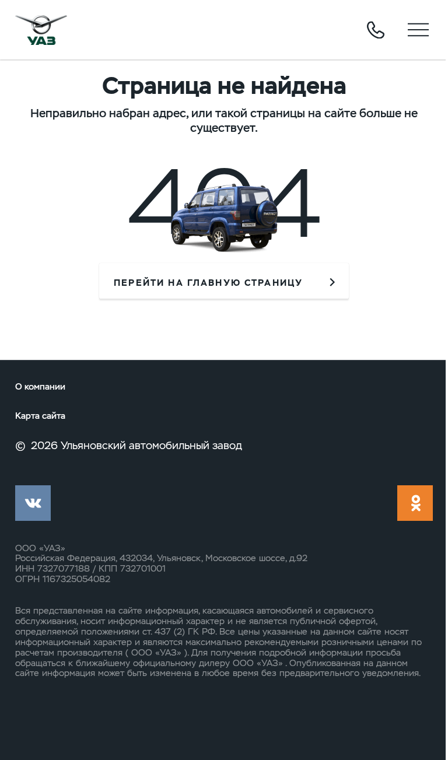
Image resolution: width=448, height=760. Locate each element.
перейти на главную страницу (208, 283)
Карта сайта (40, 416)
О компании (40, 387)
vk (33, 503)
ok (415, 503)
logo (41, 29)
